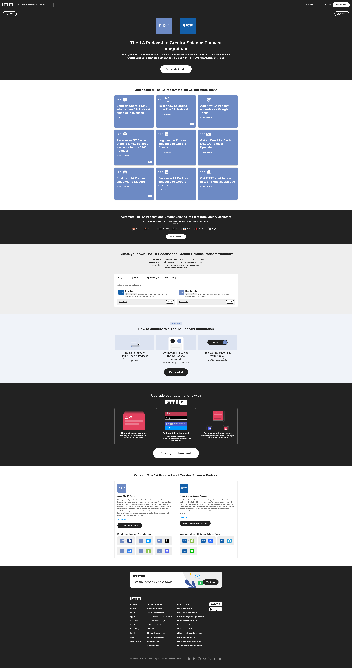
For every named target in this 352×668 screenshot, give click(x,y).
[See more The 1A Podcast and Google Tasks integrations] (126, 551)
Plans (319, 5)
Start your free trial (176, 453)
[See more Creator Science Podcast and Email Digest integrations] (207, 540)
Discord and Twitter (153, 645)
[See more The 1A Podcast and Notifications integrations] (144, 540)
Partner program (154, 659)
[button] (176, 372)
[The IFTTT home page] (7, 4)
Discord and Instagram (154, 608)
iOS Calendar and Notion (155, 613)
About (179, 659)
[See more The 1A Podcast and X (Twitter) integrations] (163, 540)
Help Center (134, 625)
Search (132, 633)
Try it (170, 302)
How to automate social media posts (189, 641)
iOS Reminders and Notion (156, 633)
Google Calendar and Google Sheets (159, 617)
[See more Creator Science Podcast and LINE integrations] (188, 551)
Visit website (121, 519)
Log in (328, 5)
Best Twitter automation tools (187, 613)
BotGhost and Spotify (154, 625)
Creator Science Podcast (196, 42)
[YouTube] (204, 658)
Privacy (172, 659)
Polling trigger (131, 294)
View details (123, 302)
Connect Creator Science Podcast (195, 523)
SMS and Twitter (152, 629)
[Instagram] (199, 658)
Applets (133, 617)
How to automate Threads (186, 637)
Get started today (176, 69)
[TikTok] (215, 658)
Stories (132, 613)
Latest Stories (183, 604)
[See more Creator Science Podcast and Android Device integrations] (188, 540)
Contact (164, 659)
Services (133, 608)
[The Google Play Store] (215, 609)
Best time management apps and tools (190, 617)
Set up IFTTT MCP (176, 237)
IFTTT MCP (134, 621)
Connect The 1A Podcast (129, 525)
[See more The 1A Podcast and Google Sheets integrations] (126, 540)
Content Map (134, 629)
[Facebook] (189, 658)
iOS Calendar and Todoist (155, 637)
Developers (134, 659)
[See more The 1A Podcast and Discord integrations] (163, 551)
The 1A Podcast (146, 42)
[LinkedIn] (194, 658)
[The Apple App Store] (215, 604)
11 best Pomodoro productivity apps (190, 633)
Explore (309, 5)
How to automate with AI (185, 608)
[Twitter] (209, 658)
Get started (341, 5)
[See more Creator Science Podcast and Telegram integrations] (225, 540)
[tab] (120, 277)
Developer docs (135, 641)
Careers (143, 659)
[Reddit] (220, 658)
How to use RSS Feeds (185, 625)
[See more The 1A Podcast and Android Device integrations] (144, 551)
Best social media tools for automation (190, 645)
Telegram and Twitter (154, 641)
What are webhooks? (184, 629)
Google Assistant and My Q (156, 621)
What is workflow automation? (187, 621)
